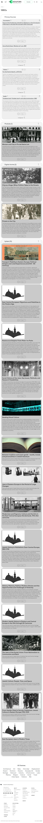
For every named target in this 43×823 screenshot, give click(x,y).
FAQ (13, 814)
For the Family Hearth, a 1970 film (12, 71)
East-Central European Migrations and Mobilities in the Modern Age (21, 303)
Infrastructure (30, 773)
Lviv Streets (33, 792)
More (22, 41)
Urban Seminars (25, 793)
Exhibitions (6, 804)
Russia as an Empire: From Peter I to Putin (17, 340)
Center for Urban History (8, 784)
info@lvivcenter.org (8, 791)
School (14, 813)
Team (15, 791)
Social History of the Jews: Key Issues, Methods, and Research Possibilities (21, 379)
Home (2, 6)
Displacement (36, 769)
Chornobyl (26, 769)
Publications (6, 812)
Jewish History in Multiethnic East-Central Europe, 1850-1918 (21, 548)
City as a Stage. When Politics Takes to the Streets (20, 185)
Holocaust (13, 773)
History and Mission (17, 789)
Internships (16, 794)
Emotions (12, 771)
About (15, 788)
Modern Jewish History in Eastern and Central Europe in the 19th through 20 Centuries (19, 622)
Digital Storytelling (7, 810)
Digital (33, 788)
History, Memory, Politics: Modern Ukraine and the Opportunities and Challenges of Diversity (20, 586)
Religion (15, 775)
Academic (25, 788)
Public (5, 803)
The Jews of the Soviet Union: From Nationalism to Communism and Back (20, 653)
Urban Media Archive (34, 791)
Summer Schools (25, 795)
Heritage (5, 773)
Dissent (5, 771)
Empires (20, 771)
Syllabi (14, 809)
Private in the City (8, 221)
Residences (25, 798)
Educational (6, 806)
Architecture (7, 769)
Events (24, 800)
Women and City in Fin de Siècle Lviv (15, 144)
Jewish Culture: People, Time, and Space (17, 681)
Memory (8, 775)
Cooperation (16, 792)
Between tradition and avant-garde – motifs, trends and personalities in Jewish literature (21, 455)
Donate (28, 1)
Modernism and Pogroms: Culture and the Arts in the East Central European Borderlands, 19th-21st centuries (20, 515)
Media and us (16, 797)
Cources (14, 807)
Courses (24, 796)
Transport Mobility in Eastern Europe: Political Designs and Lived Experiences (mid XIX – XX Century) (19, 263)
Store (5, 816)
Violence (24, 777)
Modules (14, 806)
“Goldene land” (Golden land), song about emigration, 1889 (20, 98)
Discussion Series (7, 807)
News (15, 795)
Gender (37, 771)
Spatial (5, 809)
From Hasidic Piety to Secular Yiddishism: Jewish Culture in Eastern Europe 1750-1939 (20, 711)
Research (24, 789)
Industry (21, 773)
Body (19, 769)
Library (33, 795)
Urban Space (15, 777)
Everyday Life (29, 771)
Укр (41, 2)
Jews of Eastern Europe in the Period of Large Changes (19, 485)
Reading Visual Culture (10, 417)
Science (22, 775)
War (30, 777)
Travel (35, 775)
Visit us (15, 798)
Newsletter (16, 800)
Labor (38, 773)
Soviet (29, 775)
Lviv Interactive (33, 789)
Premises (6, 814)
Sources (14, 804)
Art (14, 769)
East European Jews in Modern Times (16, 739)
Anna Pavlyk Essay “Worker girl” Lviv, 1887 (14, 46)
